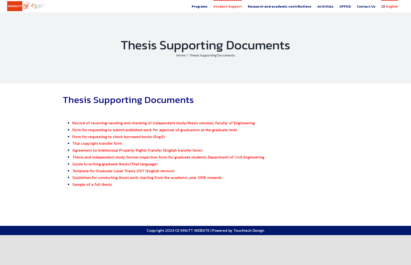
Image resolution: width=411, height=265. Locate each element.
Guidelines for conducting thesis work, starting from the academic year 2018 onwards (147, 177)
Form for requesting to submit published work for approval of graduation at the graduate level (154, 130)
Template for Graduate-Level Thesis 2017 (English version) (123, 171)
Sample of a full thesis (92, 184)
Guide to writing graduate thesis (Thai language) (114, 164)
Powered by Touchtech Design (238, 230)
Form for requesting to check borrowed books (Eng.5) (118, 136)
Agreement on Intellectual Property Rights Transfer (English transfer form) (137, 150)
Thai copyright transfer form (97, 143)
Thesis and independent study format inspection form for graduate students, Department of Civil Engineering (168, 157)
